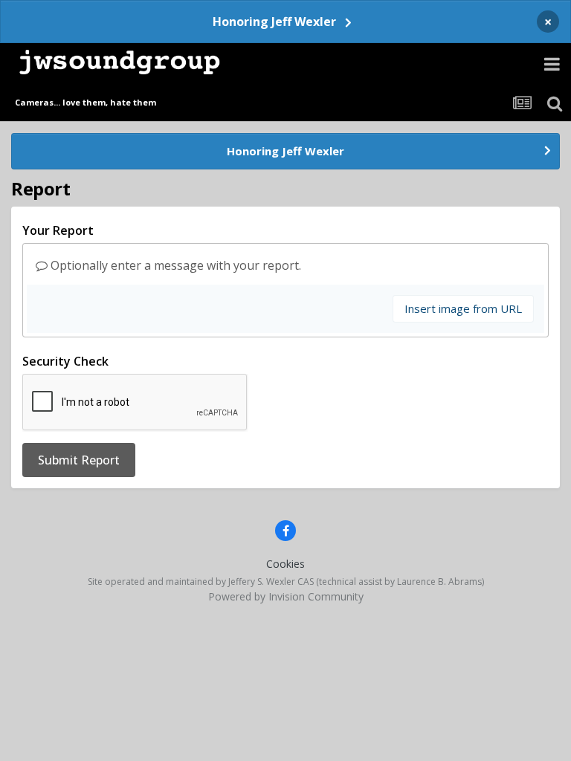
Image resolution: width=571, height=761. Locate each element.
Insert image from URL (463, 308)
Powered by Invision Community (286, 596)
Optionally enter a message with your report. (174, 265)
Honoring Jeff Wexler (274, 21)
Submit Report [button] (79, 460)
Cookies (285, 564)
